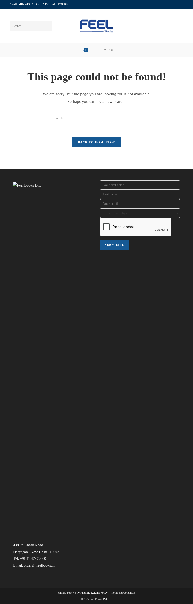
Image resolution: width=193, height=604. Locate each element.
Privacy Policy (66, 592)
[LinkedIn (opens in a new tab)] (176, 4)
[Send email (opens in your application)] (181, 4)
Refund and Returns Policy (92, 592)
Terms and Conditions (123, 592)
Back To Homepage (96, 142)
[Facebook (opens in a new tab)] (171, 4)
